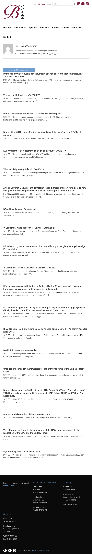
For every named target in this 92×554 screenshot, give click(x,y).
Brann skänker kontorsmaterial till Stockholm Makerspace (32, 113)
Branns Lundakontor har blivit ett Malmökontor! (26, 414)
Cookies (46, 550)
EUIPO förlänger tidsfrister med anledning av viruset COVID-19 (34, 150)
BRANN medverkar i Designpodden (20, 209)
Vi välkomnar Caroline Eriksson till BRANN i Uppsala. (29, 267)
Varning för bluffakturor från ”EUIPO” (21, 95)
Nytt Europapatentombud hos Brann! (21, 451)
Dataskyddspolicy (37, 550)
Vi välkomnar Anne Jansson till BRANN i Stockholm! (29, 227)
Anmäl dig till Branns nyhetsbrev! (19, 70)
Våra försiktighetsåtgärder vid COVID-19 (23, 169)
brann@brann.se (9, 486)
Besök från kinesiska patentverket (20, 350)
